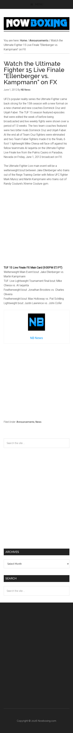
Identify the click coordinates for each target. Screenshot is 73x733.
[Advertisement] (36, 227)
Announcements (25, 422)
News (38, 422)
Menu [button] (39, 4)
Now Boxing (36, 23)
